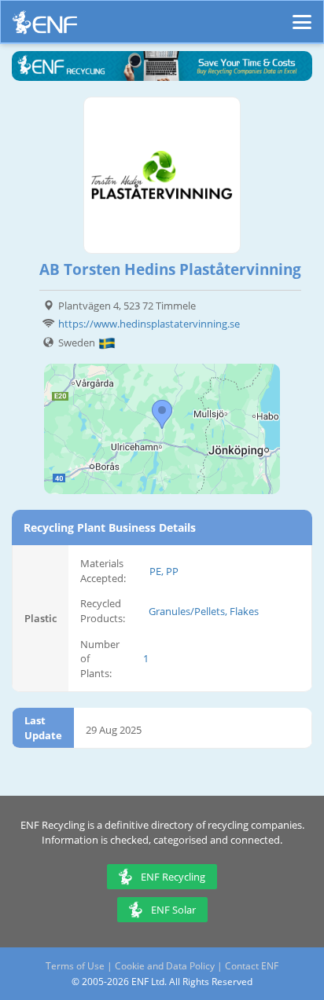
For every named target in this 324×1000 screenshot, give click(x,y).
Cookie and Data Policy (165, 966)
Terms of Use (75, 966)
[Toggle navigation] (302, 15)
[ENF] (45, 26)
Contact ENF (251, 966)
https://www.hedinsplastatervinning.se (149, 324)
